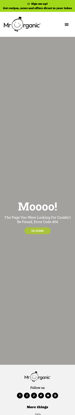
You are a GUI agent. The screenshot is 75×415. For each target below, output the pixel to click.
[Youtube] (48, 396)
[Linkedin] (55, 396)
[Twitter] (41, 396)
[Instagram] (27, 396)
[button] (66, 24)
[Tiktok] (34, 396)
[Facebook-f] (20, 396)
